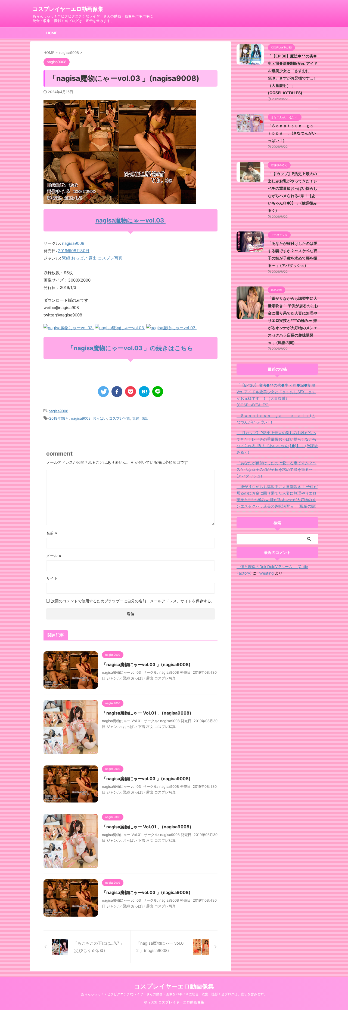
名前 (51, 533)
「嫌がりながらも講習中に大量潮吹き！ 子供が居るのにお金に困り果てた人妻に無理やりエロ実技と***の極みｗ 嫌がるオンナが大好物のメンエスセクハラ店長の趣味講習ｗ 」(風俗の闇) (293, 320)
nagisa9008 (73, 243)
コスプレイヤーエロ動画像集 (68, 9)
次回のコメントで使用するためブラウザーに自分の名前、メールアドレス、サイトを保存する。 (133, 601)
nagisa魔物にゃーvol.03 (130, 220)
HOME (51, 33)
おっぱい (79, 258)
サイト (52, 578)
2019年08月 (59, 418)
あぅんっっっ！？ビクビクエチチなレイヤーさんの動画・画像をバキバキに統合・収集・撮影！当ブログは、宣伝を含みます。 (174, 994)
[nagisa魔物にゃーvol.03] (69, 327)
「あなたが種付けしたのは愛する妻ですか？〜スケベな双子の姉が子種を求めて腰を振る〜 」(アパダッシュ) (277, 469)
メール (53, 555)
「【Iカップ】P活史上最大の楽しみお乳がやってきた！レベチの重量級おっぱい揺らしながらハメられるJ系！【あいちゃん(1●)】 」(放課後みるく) (277, 442)
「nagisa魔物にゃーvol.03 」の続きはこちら (130, 348)
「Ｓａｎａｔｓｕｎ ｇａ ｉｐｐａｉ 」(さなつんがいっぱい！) (292, 133)
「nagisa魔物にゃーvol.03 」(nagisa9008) (146, 664)
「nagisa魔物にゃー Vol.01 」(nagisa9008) (146, 713)
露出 (93, 258)
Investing (265, 573)
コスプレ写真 (110, 258)
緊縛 (66, 258)
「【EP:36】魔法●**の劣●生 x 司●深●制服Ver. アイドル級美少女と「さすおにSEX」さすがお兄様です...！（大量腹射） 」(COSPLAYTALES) (276, 395)
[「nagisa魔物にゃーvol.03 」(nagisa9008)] (144, 391)
